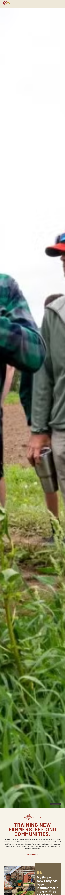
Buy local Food (45, 4)
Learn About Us (32, 854)
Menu (60, 4)
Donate (54, 4)
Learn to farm (55, 803)
